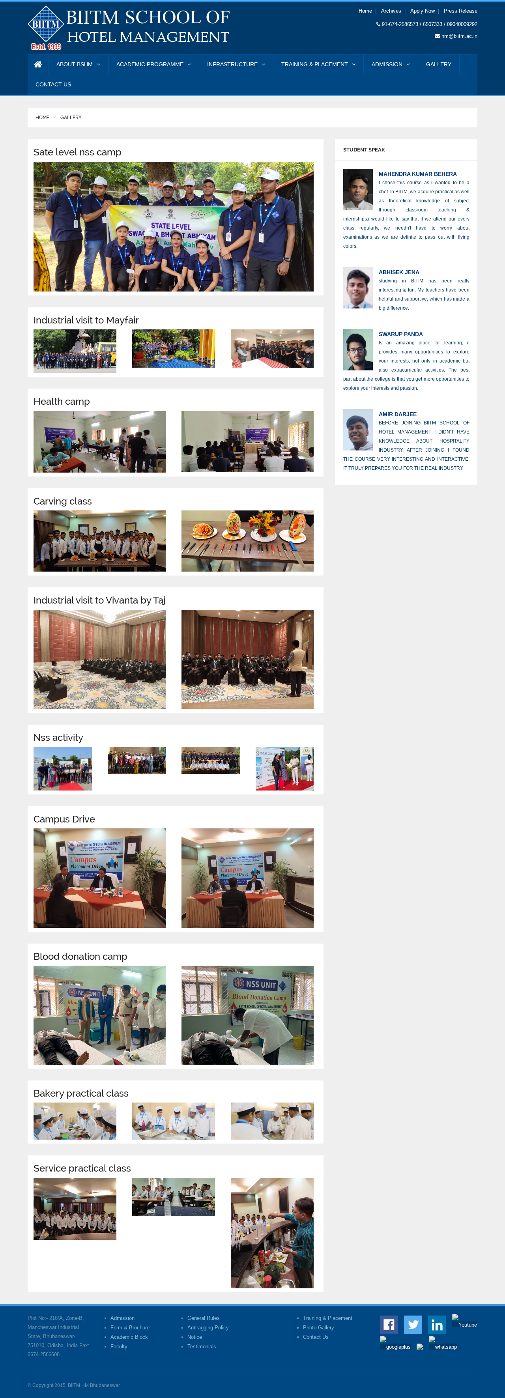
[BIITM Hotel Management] (129, 27)
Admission (122, 1318)
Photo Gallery (318, 1328)
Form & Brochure (130, 1328)
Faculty (118, 1346)
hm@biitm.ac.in (459, 36)
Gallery (71, 117)
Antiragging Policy (208, 1328)
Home (365, 11)
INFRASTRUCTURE (232, 64)
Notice (194, 1337)
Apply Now (422, 11)
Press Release (460, 11)
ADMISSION (387, 64)
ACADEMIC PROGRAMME (149, 64)
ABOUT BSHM (74, 64)
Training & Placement (327, 1318)
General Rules (203, 1318)
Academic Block (129, 1337)
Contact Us (316, 1337)
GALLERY (438, 64)
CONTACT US (53, 84)
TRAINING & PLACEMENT (314, 64)
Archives (391, 11)
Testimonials (201, 1346)
